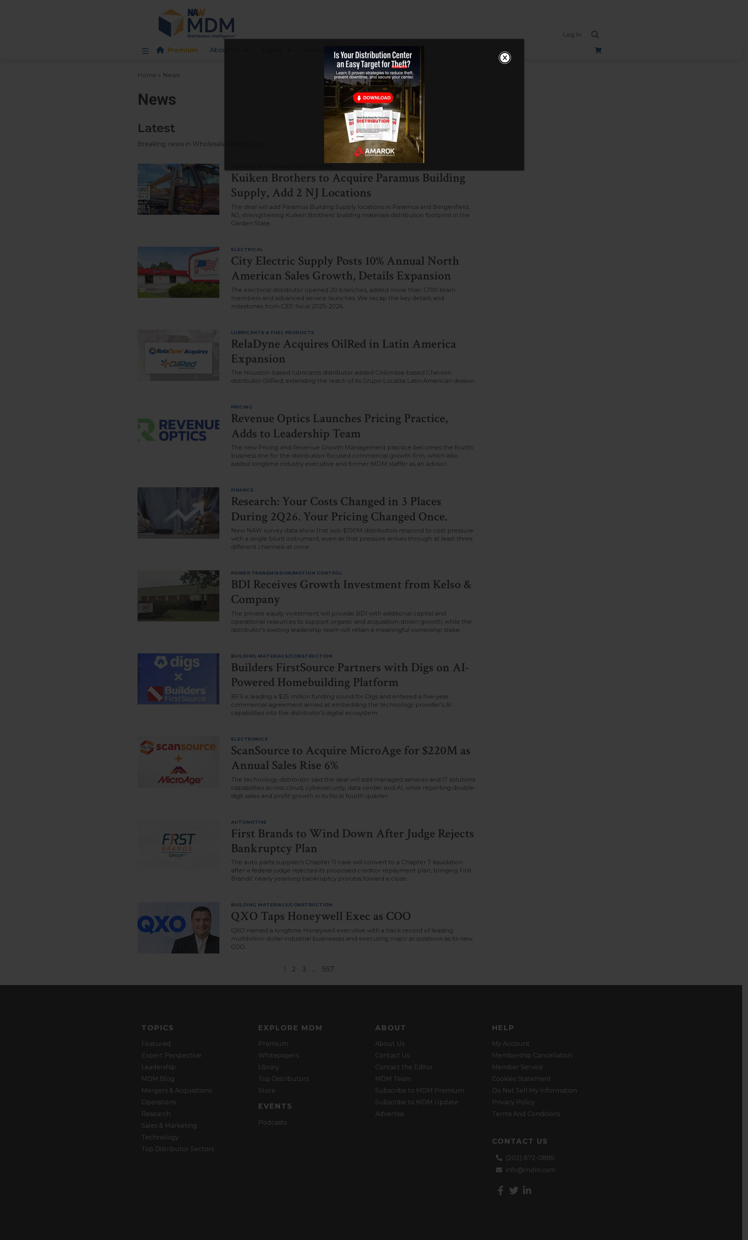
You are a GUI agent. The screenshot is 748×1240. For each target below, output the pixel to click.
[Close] (505, 57)
